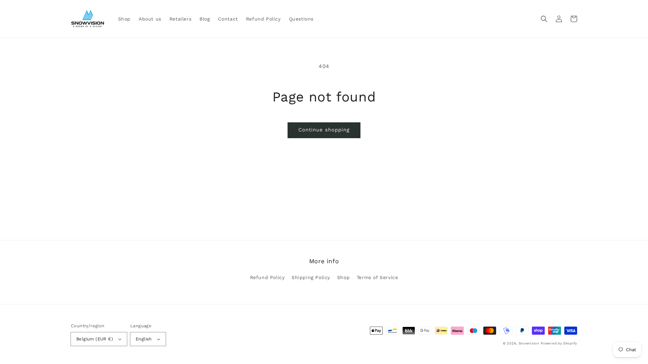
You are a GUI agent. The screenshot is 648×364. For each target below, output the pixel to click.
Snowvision (529, 343)
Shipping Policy (311, 277)
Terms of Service (377, 277)
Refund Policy (267, 277)
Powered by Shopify (559, 343)
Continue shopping (324, 130)
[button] (544, 18)
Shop (343, 277)
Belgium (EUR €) (94, 338)
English (144, 338)
